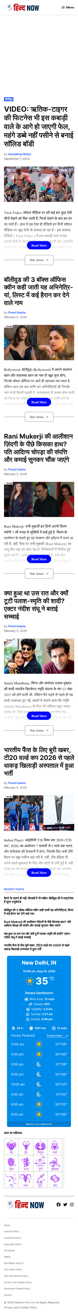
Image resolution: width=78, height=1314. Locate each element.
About (7, 1225)
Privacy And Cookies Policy (18, 1282)
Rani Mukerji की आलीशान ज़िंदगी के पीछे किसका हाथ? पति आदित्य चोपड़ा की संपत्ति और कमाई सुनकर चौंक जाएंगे (38, 448)
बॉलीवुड (8, 99)
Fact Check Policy (13, 1269)
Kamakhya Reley (19, 154)
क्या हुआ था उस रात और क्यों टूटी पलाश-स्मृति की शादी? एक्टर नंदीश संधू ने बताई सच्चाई (36, 604)
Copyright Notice (12, 1244)
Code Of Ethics (11, 1231)
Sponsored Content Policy (17, 1288)
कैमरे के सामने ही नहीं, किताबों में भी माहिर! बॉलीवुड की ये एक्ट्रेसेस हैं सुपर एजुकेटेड (38, 900)
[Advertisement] (39, 55)
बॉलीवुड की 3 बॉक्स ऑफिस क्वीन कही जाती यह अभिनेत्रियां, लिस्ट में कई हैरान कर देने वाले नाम (38, 291)
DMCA (7, 1257)
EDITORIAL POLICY (13, 1263)
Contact (8, 1295)
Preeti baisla (17, 312)
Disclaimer (9, 1250)
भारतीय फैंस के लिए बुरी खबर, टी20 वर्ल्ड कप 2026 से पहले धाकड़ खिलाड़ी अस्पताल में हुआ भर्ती (39, 761)
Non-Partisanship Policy (16, 1276)
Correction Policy (12, 1238)
